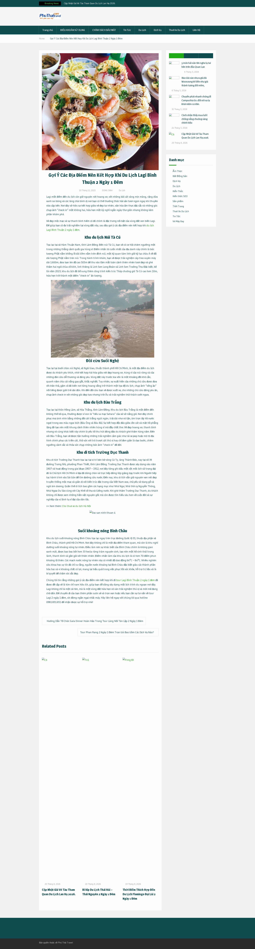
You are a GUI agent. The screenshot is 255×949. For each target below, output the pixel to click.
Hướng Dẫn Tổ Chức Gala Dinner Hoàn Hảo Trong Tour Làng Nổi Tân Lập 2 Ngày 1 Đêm (95, 621)
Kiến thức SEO (180, 196)
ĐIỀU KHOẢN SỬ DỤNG (72, 30)
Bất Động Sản (180, 176)
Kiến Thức (178, 191)
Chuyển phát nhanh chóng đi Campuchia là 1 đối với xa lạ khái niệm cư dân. (196, 100)
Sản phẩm (178, 201)
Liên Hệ (196, 30)
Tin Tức (127, 30)
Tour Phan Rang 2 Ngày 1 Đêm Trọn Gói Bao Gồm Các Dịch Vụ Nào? (117, 632)
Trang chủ (47, 30)
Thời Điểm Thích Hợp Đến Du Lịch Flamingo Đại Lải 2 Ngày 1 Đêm (139, 894)
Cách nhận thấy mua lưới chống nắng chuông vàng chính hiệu (194, 119)
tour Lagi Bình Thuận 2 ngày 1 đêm (135, 580)
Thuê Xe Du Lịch (177, 30)
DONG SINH (107, 190)
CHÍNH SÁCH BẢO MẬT (104, 30)
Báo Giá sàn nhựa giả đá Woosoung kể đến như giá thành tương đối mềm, (195, 81)
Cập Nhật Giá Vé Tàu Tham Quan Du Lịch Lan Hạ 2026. (89, 3)
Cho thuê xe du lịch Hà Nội (76, 506)
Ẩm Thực (177, 171)
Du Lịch (142, 30)
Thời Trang (178, 206)
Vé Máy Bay (178, 221)
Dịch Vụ (157, 30)
